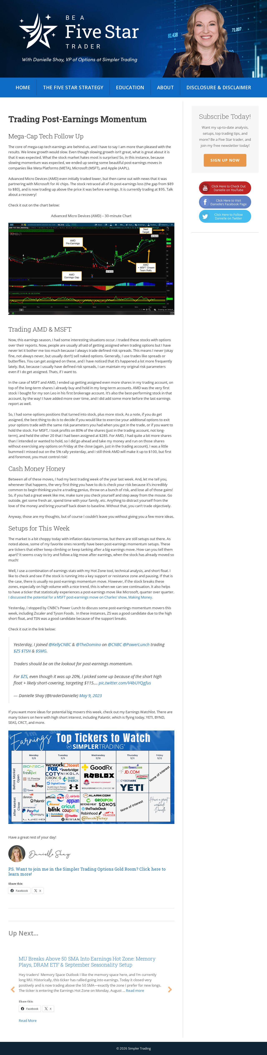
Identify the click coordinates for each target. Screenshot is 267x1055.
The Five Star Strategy (73, 87)
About (165, 87)
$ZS (17, 651)
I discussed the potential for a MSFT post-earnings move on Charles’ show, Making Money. (80, 597)
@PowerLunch (136, 644)
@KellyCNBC (60, 644)
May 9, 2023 (90, 695)
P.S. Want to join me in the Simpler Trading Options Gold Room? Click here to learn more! (87, 871)
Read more (135, 990)
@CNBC (115, 644)
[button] (12, 989)
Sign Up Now (225, 160)
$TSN (26, 651)
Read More (28, 1020)
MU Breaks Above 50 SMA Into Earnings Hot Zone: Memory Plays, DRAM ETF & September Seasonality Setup (87, 961)
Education (130, 87)
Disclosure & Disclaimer (218, 87)
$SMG (41, 651)
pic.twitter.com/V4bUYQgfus (125, 683)
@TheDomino (88, 644)
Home (23, 87)
